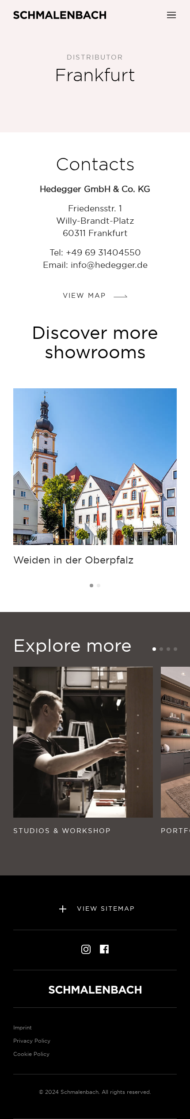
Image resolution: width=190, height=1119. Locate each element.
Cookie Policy (31, 1054)
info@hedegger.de (109, 264)
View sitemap (104, 908)
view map (86, 295)
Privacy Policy (31, 1041)
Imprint (22, 1027)
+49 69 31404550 (103, 252)
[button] (171, 14)
